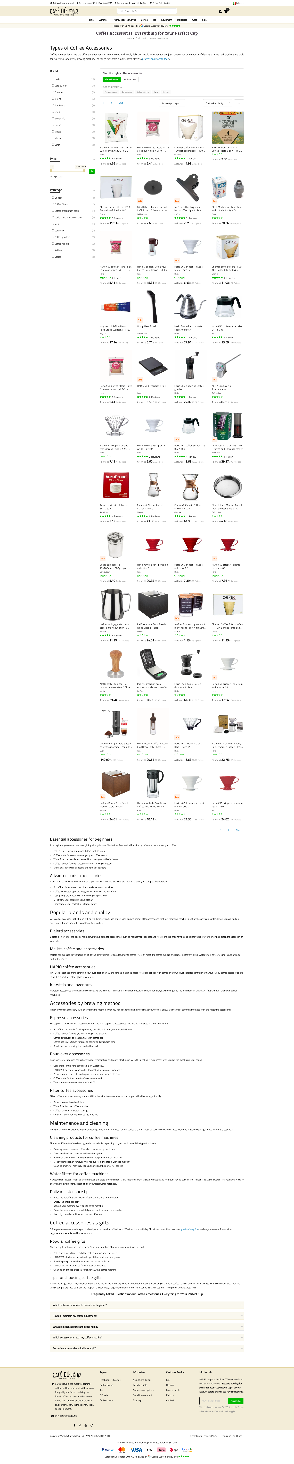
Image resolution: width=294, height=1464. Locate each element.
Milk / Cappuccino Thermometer (221, 387)
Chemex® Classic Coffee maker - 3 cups (150, 506)
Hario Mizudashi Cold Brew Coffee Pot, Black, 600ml (151, 804)
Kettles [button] (58, 250)
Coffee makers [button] (62, 243)
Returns (170, 1395)
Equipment (141, 38)
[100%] (105, 158)
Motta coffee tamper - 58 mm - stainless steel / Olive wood (115, 685)
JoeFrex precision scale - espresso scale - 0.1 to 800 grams (152, 685)
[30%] (105, 278)
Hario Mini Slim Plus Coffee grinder (189, 387)
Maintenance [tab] (130, 79)
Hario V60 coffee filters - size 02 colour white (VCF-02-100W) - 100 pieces (116, 149)
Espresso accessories (69, 1017)
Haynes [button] (58, 125)
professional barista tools (155, 59)
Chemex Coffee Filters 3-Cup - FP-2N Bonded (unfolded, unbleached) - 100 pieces (227, 626)
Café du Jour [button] (61, 85)
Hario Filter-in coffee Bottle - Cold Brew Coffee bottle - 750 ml (152, 745)
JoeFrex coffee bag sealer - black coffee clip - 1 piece (188, 208)
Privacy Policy (205, 1411)
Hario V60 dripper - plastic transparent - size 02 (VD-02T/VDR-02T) (114, 447)
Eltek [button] (57, 112)
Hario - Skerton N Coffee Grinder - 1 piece (187, 685)
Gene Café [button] (60, 118)
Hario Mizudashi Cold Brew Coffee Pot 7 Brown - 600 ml (152, 268)
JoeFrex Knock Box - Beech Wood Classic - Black (151, 626)
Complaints (196, 1436)
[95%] (105, 516)
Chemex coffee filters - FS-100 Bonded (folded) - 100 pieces (189, 149)
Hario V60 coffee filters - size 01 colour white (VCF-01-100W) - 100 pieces (153, 149)
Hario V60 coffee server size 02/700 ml (189, 447)
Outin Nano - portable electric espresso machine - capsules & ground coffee (116, 745)
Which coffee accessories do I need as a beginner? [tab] (80, 1305)
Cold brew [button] (59, 230)
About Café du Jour (142, 1380)
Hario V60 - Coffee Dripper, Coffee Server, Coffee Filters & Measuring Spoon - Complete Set (227, 745)
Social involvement (142, 1395)
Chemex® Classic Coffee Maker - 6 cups (187, 506)
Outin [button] (57, 144)
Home (91, 19)
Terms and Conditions (231, 1436)
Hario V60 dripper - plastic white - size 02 (188, 268)
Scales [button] (58, 257)
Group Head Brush (147, 326)
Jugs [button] (57, 224)
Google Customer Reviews (156, 25)
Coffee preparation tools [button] (67, 211)
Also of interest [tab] (112, 79)
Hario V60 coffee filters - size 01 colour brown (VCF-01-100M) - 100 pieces (116, 268)
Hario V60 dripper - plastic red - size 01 (226, 566)
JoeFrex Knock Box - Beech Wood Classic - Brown (114, 804)
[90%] (180, 337)
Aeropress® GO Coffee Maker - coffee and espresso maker (227, 447)
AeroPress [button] (60, 105)
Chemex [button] (59, 92)
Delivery (170, 1385)
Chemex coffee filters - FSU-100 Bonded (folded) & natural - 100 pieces (227, 268)
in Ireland (63, 3)
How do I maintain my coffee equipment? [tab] (75, 1316)
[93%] (217, 278)
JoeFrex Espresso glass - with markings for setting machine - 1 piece (190, 626)
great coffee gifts (189, 1229)
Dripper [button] (58, 197)
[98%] (105, 218)
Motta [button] (58, 138)
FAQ (168, 1380)
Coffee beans (106, 1385)
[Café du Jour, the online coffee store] (80, 11)
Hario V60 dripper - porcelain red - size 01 (152, 566)
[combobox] (147, 11)
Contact (170, 1400)
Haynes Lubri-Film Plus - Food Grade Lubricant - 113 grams (114, 328)
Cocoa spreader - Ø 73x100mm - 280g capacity (115, 566)
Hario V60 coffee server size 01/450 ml (227, 328)
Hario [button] (57, 79)
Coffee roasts (106, 1400)
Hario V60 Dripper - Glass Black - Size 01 (188, 745)
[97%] (142, 158)
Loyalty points (140, 1385)
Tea (101, 1390)
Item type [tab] (56, 189)
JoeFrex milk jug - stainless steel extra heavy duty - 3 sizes (114, 626)
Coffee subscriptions (143, 1390)
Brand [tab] (54, 71)
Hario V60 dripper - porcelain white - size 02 (189, 804)
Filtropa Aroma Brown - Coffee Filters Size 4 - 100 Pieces (226, 149)
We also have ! (131, 3)
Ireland (239, 3)
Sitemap (137, 1400)
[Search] (122, 11)
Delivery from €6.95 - (95, 3)
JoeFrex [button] (58, 98)
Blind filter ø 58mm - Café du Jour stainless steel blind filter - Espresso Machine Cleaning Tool (227, 506)
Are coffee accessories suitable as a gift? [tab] (74, 1348)
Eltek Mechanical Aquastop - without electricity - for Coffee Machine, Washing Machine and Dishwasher (227, 208)
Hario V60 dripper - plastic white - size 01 (151, 447)
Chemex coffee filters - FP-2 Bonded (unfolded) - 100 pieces (115, 208)
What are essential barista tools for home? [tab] (75, 1327)
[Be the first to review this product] (217, 154)
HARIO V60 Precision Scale (151, 386)
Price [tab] (53, 158)
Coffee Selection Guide (162, 3)
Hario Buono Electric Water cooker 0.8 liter (188, 328)
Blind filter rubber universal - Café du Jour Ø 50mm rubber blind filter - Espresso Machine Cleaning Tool (152, 208)
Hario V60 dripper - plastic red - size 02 (188, 566)
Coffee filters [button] (61, 204)
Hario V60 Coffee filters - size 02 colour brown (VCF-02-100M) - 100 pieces (116, 387)
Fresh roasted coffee (110, 1380)
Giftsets (104, 1395)
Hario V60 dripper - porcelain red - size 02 (227, 804)
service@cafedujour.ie (66, 1415)
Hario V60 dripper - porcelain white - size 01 (227, 685)
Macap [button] (58, 131)
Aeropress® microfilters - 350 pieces (113, 506)
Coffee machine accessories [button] (69, 217)
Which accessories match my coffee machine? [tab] (78, 1337)
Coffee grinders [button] (62, 237)
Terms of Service (222, 1411)
